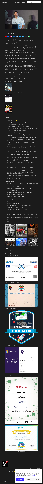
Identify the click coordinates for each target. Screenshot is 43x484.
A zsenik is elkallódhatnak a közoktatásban (27, 128)
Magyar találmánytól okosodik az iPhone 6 (27, 137)
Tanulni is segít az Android (23, 126)
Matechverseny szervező (13, 201)
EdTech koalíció (17, 75)
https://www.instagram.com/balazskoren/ (14, 251)
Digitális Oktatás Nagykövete (13, 207)
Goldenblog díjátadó (21, 130)
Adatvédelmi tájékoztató (29, 482)
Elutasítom (29, 479)
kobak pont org (5, 2)
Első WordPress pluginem (11, 103)
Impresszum (35, 482)
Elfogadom (20, 479)
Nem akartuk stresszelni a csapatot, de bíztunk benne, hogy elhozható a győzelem (21, 146)
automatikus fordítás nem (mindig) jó (13, 113)
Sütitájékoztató (23, 482)
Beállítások (37, 479)
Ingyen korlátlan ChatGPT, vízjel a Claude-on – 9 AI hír (17, 92)
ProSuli (33, 66)
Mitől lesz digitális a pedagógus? (25, 134)
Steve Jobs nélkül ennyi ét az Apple (26, 135)
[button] (40, 470)
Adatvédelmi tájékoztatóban (20, 476)
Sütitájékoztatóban (32, 475)
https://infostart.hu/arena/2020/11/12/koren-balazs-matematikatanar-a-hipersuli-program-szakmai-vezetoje (20, 161)
